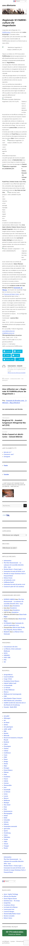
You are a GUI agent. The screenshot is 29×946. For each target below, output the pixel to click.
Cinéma (6, 748)
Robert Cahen (8, 918)
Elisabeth (7, 632)
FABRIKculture (6, 32)
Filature (6, 772)
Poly (5, 659)
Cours (5, 755)
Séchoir (6, 822)
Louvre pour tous (9, 909)
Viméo (6, 465)
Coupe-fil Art (8, 679)
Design (6, 761)
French (7, 881)
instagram (7, 456)
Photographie (8, 813)
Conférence (7, 753)
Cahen (6, 744)
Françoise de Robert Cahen (11, 294)
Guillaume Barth (9, 582)
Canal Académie (8, 677)
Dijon (5, 766)
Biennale (6, 735)
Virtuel (6, 844)
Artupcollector (8, 674)
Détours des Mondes (10, 896)
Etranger (6, 768)
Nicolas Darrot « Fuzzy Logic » (13, 569)
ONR (5, 696)
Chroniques (7, 746)
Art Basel (6, 722)
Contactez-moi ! (9, 454)
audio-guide (7, 729)
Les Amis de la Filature (11, 907)
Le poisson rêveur (9, 905)
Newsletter (16, 606)
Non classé (7, 805)
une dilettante (9, 5)
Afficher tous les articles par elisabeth (16, 372)
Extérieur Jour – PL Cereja (12, 900)
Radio (5, 818)
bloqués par (15, 933)
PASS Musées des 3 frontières (13, 700)
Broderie (6, 742)
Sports (6, 831)
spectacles (7, 828)
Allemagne (7, 718)
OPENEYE (7, 655)
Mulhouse (7, 800)
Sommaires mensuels (10, 826)
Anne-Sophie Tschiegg (11, 894)
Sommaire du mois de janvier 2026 (14, 584)
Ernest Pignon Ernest (10, 898)
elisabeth (6, 378)
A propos (12, 941)
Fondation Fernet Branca (11, 681)
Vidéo (5, 841)
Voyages (6, 846)
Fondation (7, 776)
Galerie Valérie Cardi (10, 683)
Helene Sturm (8, 578)
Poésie (6, 815)
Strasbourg (7, 833)
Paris (5, 807)
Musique (6, 802)
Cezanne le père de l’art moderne (14, 586)
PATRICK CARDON (9, 599)
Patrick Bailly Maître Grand (12, 913)
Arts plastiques (8, 727)
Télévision (7, 837)
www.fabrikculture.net (8, 331)
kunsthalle (7, 789)
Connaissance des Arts (10, 646)
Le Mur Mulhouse (9, 690)
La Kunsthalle (8, 685)
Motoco (6, 692)
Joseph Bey (7, 903)
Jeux (5, 787)
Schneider (7, 820)
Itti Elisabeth (8, 623)
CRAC (5, 757)
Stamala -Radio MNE (10, 707)
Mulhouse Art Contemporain (12, 694)
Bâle (5, 731)
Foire (5, 774)
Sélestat (6, 824)
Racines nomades (9, 916)
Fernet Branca (8, 770)
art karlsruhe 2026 (9, 580)
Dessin (6, 763)
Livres (6, 794)
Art (5, 720)
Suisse (6, 835)
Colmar (6, 750)
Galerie (6, 781)
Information (7, 560)
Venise (6, 839)
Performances (8, 811)
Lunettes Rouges (9, 911)
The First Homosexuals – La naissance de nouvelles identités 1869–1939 (14, 565)
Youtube (6, 474)
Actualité (6, 716)
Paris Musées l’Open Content (12, 698)
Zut (5, 662)
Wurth (6, 848)
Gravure (6, 783)
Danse (6, 759)
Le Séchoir (7, 687)
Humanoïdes (8, 785)
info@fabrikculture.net (8, 333)
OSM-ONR (7, 657)
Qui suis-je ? (7, 452)
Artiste (6, 724)
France (6, 779)
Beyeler (6, 733)
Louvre (6, 796)
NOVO (6, 653)
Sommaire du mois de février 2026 (14, 571)
